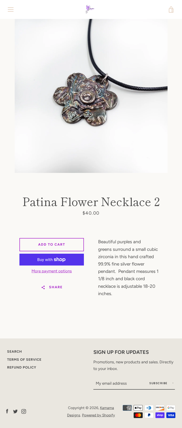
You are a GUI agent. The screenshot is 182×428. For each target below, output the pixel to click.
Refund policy (21, 367)
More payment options (52, 271)
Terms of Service (24, 359)
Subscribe (158, 383)
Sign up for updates (121, 352)
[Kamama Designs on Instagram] (23, 411)
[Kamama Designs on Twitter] (15, 411)
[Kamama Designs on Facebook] (7, 411)
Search (14, 351)
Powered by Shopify (98, 415)
